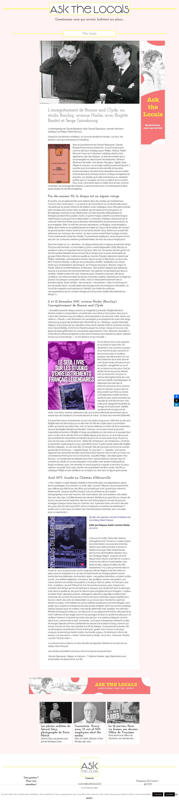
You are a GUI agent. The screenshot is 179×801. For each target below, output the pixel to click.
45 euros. (93, 528)
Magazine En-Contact (147, 781)
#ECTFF (148, 784)
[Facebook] (176, 397)
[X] (176, 400)
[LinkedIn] (176, 404)
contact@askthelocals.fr (89, 784)
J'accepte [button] (158, 794)
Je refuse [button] (169, 794)
